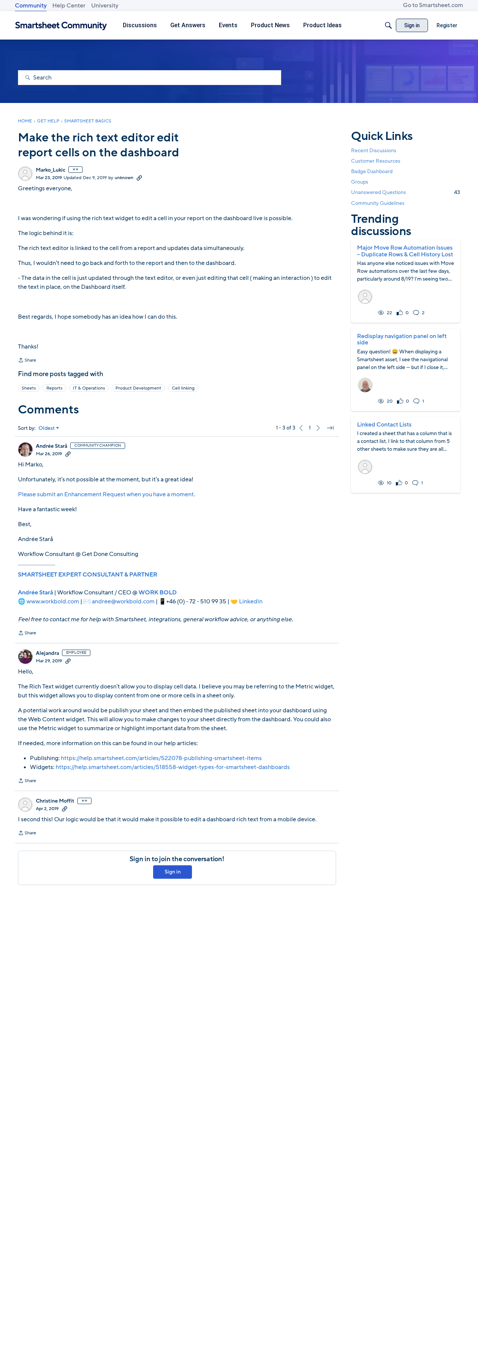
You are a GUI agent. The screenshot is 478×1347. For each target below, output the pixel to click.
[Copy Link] (139, 177)
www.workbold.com (53, 601)
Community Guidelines (377, 203)
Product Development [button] (138, 388)
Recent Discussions (373, 150)
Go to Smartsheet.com (433, 5)
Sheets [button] (29, 388)
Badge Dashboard (371, 171)
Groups (359, 181)
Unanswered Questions (405, 192)
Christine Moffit (55, 801)
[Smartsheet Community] (61, 26)
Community (31, 5)
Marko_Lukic (50, 170)
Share (27, 361)
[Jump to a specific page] (330, 428)
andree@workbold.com (123, 601)
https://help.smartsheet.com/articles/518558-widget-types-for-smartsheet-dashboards (173, 767)
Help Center (69, 5)
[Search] (388, 25)
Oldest (46, 428)
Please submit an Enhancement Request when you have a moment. (106, 494)
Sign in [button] (173, 871)
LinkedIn (251, 601)
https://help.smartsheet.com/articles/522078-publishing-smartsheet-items (161, 758)
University (104, 5)
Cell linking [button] (183, 388)
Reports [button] (54, 388)
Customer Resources (375, 161)
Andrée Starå (51, 446)
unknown (124, 178)
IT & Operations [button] (89, 388)
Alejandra (47, 653)
